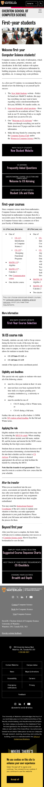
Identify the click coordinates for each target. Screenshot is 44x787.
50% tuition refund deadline (18, 418)
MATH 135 (13, 262)
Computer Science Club (20, 135)
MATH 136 (37, 279)
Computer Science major (12, 537)
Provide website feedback (12, 633)
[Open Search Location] (41, 3)
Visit (14, 614)
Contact (15, 604)
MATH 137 (13, 269)
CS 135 (18, 250)
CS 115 (18, 238)
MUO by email (21, 435)
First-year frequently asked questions (22, 108)
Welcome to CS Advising (22, 120)
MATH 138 (37, 286)
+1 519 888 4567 (23, 652)
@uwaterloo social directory (22, 708)
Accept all (15, 779)
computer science (13, 300)
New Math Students (19, 93)
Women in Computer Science (22, 138)
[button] (32, 3)
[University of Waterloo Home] (9, 3)
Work (13, 609)
